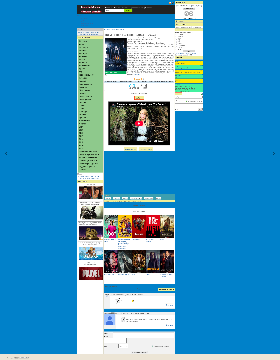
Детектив (83, 63)
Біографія (83, 47)
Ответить (169, 305)
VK (179, 40)
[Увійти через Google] (191, 13)
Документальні (86, 66)
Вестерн (83, 53)
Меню (79, 15)
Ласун (162, 239)
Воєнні (82, 60)
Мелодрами (84, 90)
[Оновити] (202, 94)
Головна (108, 8)
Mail (179, 38)
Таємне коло (149, 198)
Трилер (82, 118)
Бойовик (83, 50)
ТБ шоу (82, 115)
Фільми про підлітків (88, 163)
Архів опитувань (190, 53)
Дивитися (117, 198)
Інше (179, 49)
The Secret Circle (136, 198)
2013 (81, 148)
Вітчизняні (83, 56)
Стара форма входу (189, 18)
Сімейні (82, 105)
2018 (81, 133)
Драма (82, 69)
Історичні (83, 78)
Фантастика (84, 121)
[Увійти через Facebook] (187, 13)
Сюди (6, 153)
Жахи (81, 72)
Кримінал (83, 87)
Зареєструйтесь (181, 7)
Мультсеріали (85, 96)
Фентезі (82, 124)
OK (179, 42)
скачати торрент (146, 149)
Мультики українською (89, 154)
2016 (81, 139)
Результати (179, 53)
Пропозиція (136, 239)
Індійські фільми (86, 75)
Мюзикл (82, 102)
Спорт (82, 108)
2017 (81, 136)
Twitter (180, 47)
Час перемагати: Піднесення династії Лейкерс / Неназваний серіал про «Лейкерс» (124, 244)
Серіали (125, 8)
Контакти (148, 8)
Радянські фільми (87, 167)
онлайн (125, 198)
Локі (133, 274)
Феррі (148, 274)
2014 (81, 145)
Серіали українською (88, 160)
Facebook (181, 46)
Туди (273, 153)
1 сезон (158, 198)
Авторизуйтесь (196, 7)
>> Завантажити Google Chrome (88, 32)
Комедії (82, 81)
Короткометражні (86, 84)
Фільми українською (88, 151)
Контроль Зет (109, 274)
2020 (81, 127)
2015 (81, 142)
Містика (82, 93)
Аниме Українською (88, 157)
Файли (114, 29)
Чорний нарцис (123, 274)
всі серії (107, 198)
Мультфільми (85, 99)
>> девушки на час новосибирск (88, 34)
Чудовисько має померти (166, 275)
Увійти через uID (189, 8)
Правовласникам (136, 8)
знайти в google (130, 149)
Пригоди (83, 112)
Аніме (81, 44)
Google (180, 36)
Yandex (180, 34)
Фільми (117, 8)
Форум (180, 44)
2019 (81, 130)
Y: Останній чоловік (150, 240)
